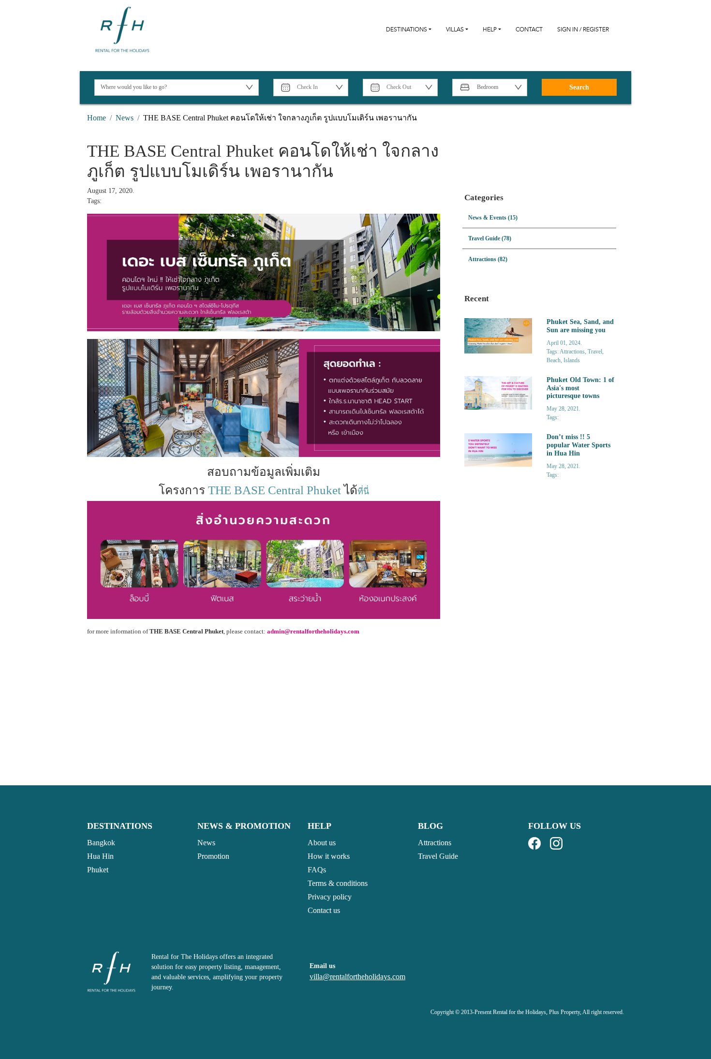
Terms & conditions (338, 883)
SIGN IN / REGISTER (583, 29)
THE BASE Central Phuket (274, 490)
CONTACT (529, 29)
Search (579, 87)
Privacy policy (330, 897)
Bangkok (101, 842)
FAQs (317, 870)
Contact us (324, 910)
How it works (329, 856)
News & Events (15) (493, 217)
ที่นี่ (363, 491)
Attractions (434, 842)
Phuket (97, 870)
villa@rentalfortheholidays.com (357, 976)
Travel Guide (438, 856)
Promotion (213, 856)
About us (322, 842)
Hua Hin (100, 856)
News (206, 842)
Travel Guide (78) (489, 238)
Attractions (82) (487, 259)
